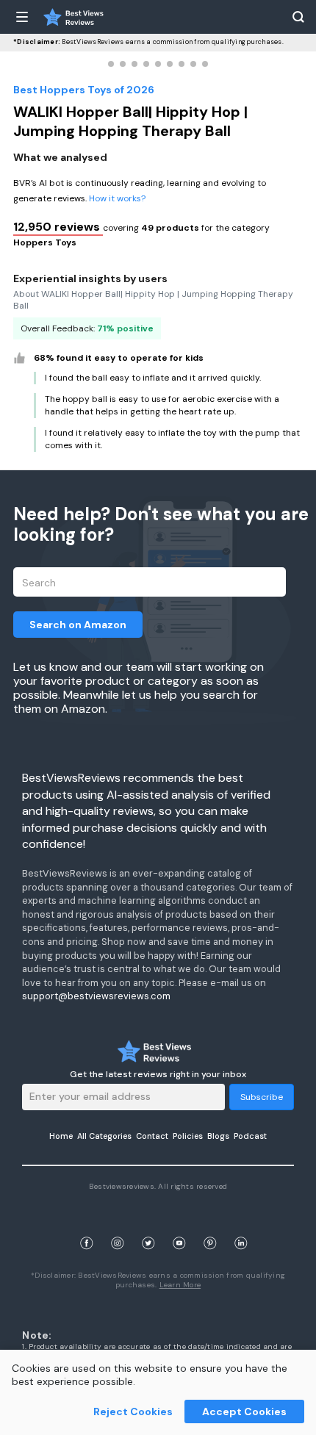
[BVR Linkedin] (241, 1226)
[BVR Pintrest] (210, 1226)
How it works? (117, 198)
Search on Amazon (77, 624)
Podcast (250, 1136)
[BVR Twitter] (148, 1226)
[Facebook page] (86, 1226)
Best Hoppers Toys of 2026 (83, 89)
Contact (152, 1136)
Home (61, 1136)
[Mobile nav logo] (73, 17)
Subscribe (261, 1097)
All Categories (104, 1136)
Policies (188, 1136)
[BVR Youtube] (179, 1226)
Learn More (180, 1285)
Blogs (218, 1136)
